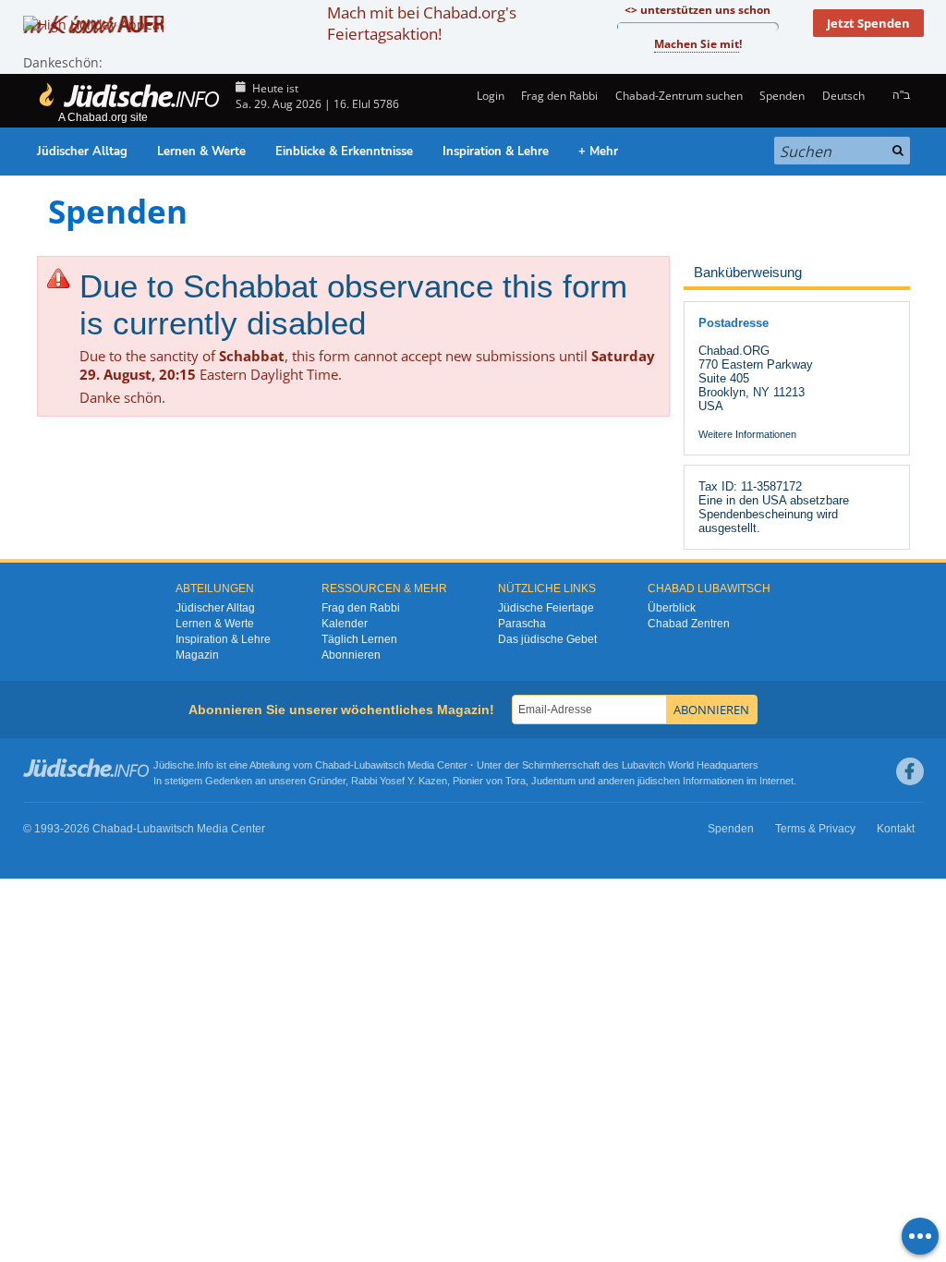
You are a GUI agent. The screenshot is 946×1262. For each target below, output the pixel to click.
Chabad (332, 765)
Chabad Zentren (689, 623)
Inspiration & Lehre (496, 151)
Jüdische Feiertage (546, 607)
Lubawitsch (379, 765)
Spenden (782, 95)
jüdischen (658, 780)
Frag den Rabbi (559, 95)
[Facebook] (910, 771)
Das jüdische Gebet (547, 639)
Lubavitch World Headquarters (690, 765)
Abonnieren (351, 655)
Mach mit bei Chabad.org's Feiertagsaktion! (421, 23)
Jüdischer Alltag (82, 151)
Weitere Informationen (747, 434)
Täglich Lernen (359, 639)
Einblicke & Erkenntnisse (344, 151)
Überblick (672, 607)
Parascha (522, 623)
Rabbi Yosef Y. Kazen (399, 780)
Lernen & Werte (201, 151)
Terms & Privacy (815, 828)
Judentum (553, 780)
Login (489, 95)
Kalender (344, 623)
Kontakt (896, 828)
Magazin (197, 655)
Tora (515, 780)
